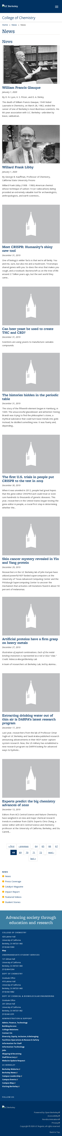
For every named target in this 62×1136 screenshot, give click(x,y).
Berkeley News (10, 1072)
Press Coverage (13, 881)
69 (21, 853)
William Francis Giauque (21, 87)
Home (5, 24)
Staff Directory (9, 1057)
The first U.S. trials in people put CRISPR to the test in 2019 (28, 479)
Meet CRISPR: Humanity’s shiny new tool (27, 249)
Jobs (4, 1050)
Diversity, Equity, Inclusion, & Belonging (20, 1036)
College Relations (10, 1029)
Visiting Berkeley (11, 1086)
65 (44, 847)
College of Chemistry (18, 17)
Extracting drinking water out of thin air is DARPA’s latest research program (29, 719)
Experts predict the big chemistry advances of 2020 (28, 803)
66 (50, 847)
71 (35, 853)
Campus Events (10, 1079)
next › (52, 852)
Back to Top (55, 1132)
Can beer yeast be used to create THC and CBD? (27, 330)
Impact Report (12, 891)
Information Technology (13, 1047)
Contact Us (7, 1033)
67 (57, 847)
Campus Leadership (12, 1076)
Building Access (9, 1026)
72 (41, 853)
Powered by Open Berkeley (47, 1112)
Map (4, 950)
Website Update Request (13, 1060)
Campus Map (9, 1083)
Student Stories (12, 902)
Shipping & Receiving (11, 1054)
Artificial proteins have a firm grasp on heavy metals (30, 641)
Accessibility (54, 1116)
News (14, 24)
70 (28, 853)
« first (12, 846)
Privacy (56, 1122)
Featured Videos (13, 896)
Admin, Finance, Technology (15, 1022)
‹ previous (24, 846)
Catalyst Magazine (14, 886)
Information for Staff (11, 1043)
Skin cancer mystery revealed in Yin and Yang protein (30, 560)
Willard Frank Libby (18, 167)
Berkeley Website (11, 1069)
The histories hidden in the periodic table (30, 397)
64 (37, 847)
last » (34, 858)
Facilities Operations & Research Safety (20, 1040)
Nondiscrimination (51, 1119)
